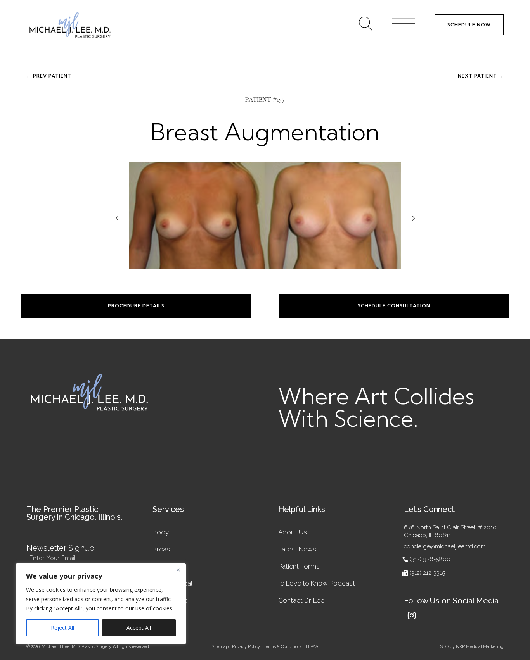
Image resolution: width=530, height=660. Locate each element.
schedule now (469, 25)
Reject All (62, 627)
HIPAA (312, 646)
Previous (123, 223)
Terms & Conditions (282, 646)
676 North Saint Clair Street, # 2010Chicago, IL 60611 (450, 531)
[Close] (178, 569)
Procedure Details (136, 305)
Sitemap (220, 646)
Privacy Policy (246, 646)
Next (406, 223)
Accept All (138, 627)
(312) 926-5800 (430, 559)
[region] (101, 603)
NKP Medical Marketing (480, 646)
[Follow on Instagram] (411, 615)
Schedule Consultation (394, 305)
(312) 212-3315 (427, 572)
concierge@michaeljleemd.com (445, 546)
